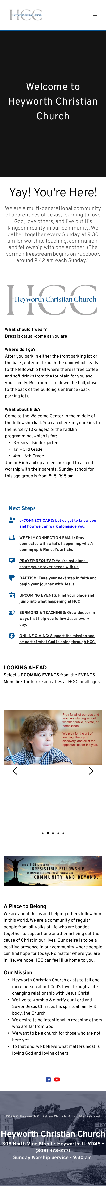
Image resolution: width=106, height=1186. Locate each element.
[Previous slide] (15, 771)
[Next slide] (91, 771)
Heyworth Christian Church (53, 1134)
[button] (95, 15)
